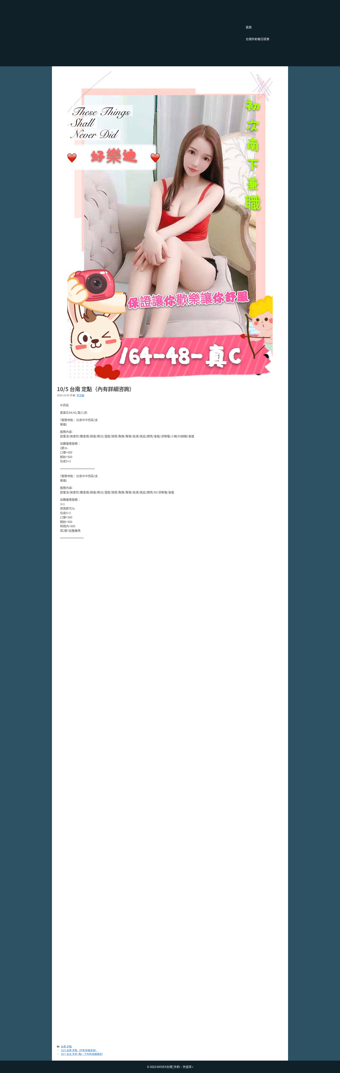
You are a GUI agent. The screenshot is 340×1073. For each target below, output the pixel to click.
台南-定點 (66, 1046)
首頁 (249, 27)
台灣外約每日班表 (257, 39)
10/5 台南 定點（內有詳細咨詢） (79, 1050)
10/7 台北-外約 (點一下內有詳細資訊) (82, 1054)
